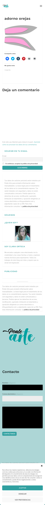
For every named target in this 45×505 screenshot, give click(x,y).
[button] (42, 466)
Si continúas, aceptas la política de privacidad (21, 163)
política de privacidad (30, 206)
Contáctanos (9, 434)
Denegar (22, 494)
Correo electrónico (12, 394)
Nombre (9, 383)
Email (4, 156)
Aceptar (22, 488)
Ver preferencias (22, 500)
